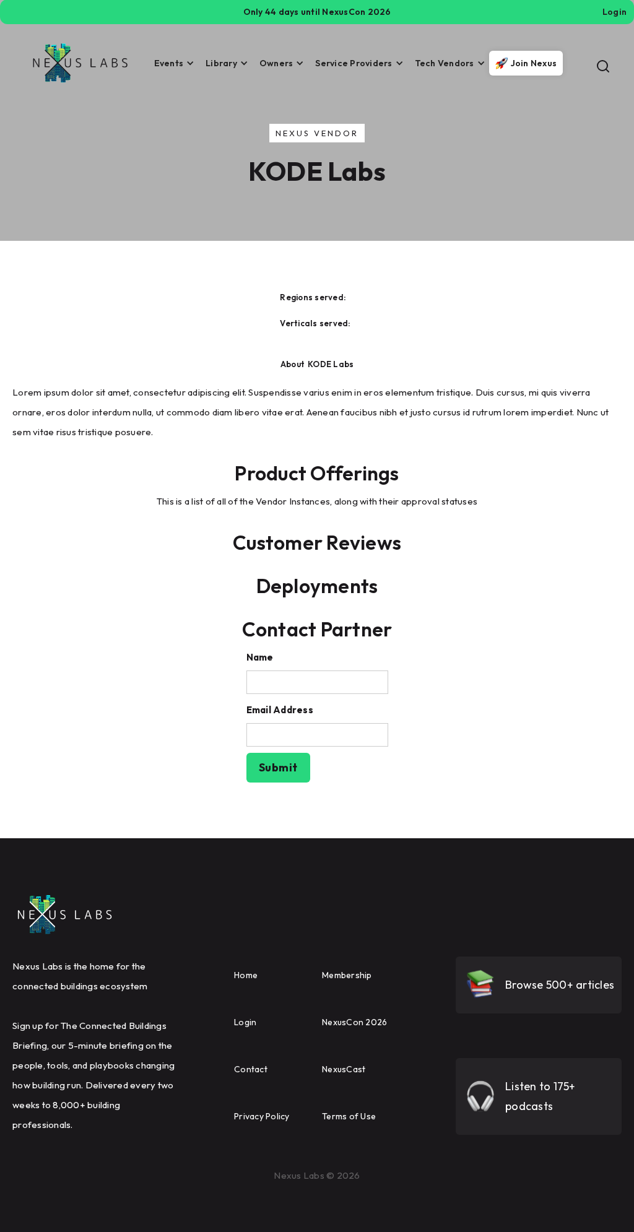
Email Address (279, 710)
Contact (250, 1069)
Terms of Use (349, 1116)
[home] (80, 63)
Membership (347, 975)
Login (245, 1022)
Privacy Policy (262, 1116)
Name (260, 657)
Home (246, 975)
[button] (171, 63)
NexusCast (343, 1069)
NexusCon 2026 (354, 1022)
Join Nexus (534, 63)
